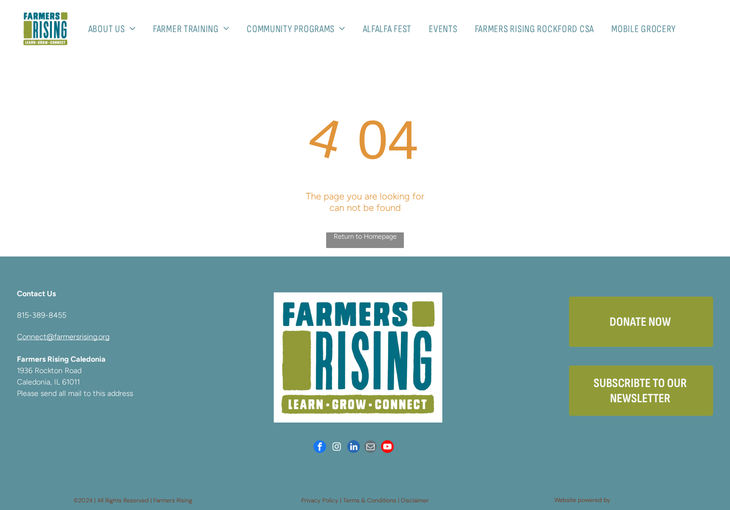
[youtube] (387, 447)
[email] (370, 447)
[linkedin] (353, 447)
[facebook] (319, 447)
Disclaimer (415, 500)
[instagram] (336, 447)
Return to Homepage (365, 236)
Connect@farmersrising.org (63, 336)
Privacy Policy (319, 500)
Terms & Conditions (369, 500)
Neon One (626, 500)
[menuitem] (115, 29)
